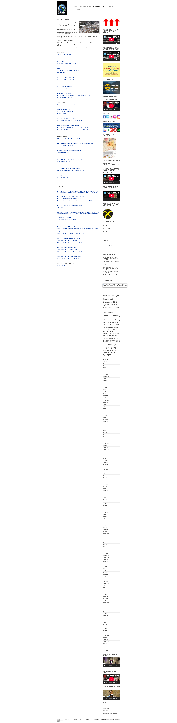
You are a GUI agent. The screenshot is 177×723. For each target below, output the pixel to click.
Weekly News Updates (107, 236)
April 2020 (105, 503)
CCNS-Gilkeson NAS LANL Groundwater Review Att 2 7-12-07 (69, 235)
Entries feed (105, 706)
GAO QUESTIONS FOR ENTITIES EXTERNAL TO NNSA (68, 70)
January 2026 (105, 374)
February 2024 (105, 417)
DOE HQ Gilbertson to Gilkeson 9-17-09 (65, 152)
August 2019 (105, 518)
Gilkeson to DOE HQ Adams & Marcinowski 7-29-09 (67, 148)
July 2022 (104, 453)
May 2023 (104, 434)
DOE (115, 302)
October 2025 (105, 380)
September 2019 (106, 516)
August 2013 (105, 643)
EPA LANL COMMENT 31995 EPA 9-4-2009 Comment (67, 116)
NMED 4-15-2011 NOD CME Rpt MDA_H (65, 111)
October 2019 (105, 514)
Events (104, 233)
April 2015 (105, 613)
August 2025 (105, 384)
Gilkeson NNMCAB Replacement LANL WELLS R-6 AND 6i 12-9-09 (70, 189)
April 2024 (105, 413)
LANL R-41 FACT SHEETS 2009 (63, 207)
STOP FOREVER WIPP (110, 344)
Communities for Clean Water (112, 293)
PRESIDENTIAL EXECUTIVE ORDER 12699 (66, 77)
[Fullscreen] (118, 43)
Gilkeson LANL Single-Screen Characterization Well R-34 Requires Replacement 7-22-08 (74, 200)
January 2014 (105, 633)
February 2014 (105, 632)
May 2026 (104, 367)
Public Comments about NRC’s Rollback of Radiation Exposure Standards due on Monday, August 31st (111, 263)
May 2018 (104, 546)
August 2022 (105, 451)
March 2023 (105, 438)
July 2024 (104, 408)
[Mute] (116, 43)
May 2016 (104, 591)
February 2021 (105, 484)
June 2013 (105, 647)
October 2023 (105, 425)
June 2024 (105, 410)
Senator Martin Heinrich (111, 341)
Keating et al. (59, 175)
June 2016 (105, 589)
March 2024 (105, 415)
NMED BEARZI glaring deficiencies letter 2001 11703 (67, 122)
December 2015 (106, 600)
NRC (107, 331)
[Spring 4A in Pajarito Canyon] (115, 286)
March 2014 (105, 630)
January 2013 (105, 650)
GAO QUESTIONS (60, 61)
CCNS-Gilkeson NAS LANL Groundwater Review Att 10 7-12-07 (69, 254)
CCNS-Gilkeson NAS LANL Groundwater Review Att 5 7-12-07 (69, 242)
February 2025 (105, 395)
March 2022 (105, 460)
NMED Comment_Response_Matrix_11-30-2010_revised (68, 118)
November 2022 (106, 445)
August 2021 (105, 473)
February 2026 (105, 372)
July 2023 (104, 430)
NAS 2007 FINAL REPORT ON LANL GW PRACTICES (68, 258)
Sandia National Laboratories (110, 340)
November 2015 (106, 602)
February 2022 (105, 462)
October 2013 (105, 639)
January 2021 (105, 486)
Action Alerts (105, 231)
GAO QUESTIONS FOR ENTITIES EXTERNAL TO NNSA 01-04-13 (70, 66)
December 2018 (106, 533)
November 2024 (106, 400)
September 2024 (106, 404)
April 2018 (105, 548)
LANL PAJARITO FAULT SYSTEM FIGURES (66, 91)
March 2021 (105, 482)
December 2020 (106, 488)
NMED (115, 329)
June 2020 (105, 499)
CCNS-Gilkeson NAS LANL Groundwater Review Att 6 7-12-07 (69, 245)
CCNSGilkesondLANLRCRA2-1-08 (63, 109)
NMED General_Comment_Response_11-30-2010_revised (68, 104)
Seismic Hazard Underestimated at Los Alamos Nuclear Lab (69, 84)
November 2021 (106, 467)
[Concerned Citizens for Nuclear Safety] (62, 14)
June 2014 (105, 624)
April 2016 (105, 592)
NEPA (113, 322)
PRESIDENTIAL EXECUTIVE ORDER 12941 (66, 79)
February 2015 (105, 615)
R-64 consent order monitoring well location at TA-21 (67, 219)
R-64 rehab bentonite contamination (64, 217)
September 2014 (106, 619)
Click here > (106, 225)
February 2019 (105, 529)
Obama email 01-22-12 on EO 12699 (64, 93)
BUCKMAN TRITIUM (61, 265)
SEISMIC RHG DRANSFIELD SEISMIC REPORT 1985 (68, 59)
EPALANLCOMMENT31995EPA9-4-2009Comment (67, 106)
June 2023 (105, 432)
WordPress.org (105, 710)
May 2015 (104, 611)
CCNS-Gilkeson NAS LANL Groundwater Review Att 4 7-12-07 (69, 240)
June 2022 (105, 454)
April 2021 (105, 481)
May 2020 (104, 501)
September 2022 (106, 449)
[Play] (104, 43)
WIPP (109, 355)
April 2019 (105, 525)
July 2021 (104, 475)
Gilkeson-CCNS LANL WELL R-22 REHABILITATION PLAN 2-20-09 (70, 196)
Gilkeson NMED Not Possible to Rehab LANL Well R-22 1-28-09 (69, 198)
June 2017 (105, 566)
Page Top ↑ (117, 719)
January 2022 (105, 464)
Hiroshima (107, 305)
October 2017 (105, 559)
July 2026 (104, 363)
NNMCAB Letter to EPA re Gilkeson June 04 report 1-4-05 (68, 138)
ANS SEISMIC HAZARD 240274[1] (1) (64, 75)
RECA (118, 338)
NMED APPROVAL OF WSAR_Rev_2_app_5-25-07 (67, 179)
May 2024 (104, 412)
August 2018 (105, 540)
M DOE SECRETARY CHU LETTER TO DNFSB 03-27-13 (68, 56)
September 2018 (106, 538)
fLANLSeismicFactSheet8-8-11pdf (63, 88)
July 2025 (104, 385)
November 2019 (106, 512)
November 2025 (106, 378)
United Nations (117, 350)
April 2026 (105, 369)
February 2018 (105, 551)
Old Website (78, 10)
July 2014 (104, 622)
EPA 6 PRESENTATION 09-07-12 (63, 177)
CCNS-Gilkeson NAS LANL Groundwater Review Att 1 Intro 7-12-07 (70, 233)
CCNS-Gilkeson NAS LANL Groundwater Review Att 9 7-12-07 (69, 251)
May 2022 (104, 456)
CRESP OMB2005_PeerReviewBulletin (64, 86)
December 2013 (106, 635)
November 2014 (106, 617)
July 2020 (104, 497)
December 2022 (106, 443)
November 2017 (106, 557)
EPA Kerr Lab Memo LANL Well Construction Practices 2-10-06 (69, 159)
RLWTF (104, 340)
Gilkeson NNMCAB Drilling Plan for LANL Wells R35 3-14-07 (69, 203)
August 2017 (105, 563)
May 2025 (104, 389)
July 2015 (104, 607)
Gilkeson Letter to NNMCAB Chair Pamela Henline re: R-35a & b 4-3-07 (71, 205)
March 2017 (105, 572)
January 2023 (105, 441)
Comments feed (106, 708)
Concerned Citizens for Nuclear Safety (111, 295)
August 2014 (105, 620)
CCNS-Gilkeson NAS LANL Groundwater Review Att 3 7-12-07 (69, 238)
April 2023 (105, 436)
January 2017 (105, 576)
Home (75, 7)
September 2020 (106, 494)
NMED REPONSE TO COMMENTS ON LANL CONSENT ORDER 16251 (71, 120)
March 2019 (105, 527)
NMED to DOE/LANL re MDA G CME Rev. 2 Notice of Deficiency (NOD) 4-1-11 (72, 129)
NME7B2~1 (59, 173)
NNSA (104, 331)
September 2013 (106, 641)
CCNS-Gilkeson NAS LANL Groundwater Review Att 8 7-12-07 (69, 249)
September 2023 (106, 426)
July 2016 (104, 587)
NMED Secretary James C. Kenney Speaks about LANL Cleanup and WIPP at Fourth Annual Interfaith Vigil (111, 276)
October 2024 (105, 402)
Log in (104, 704)
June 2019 (105, 522)
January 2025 (105, 397)
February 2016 (105, 596)
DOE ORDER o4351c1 (61, 113)
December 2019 (106, 510)
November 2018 (106, 535)
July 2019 (104, 520)
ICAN (108, 307)
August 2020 (105, 495)
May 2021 (104, 479)
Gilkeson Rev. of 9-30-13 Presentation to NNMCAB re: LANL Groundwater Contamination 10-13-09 (76, 141)
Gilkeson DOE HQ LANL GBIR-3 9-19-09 (65, 145)
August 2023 (105, 428)
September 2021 (106, 471)
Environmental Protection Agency (111, 304)
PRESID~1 (59, 81)
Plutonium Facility (110, 335)
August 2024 (105, 406)
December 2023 (106, 421)
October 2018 (105, 536)
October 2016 (105, 581)
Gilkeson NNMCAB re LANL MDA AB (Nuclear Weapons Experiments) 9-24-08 (72, 127)
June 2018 (105, 544)
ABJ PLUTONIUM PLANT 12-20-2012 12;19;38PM (67, 63)
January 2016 (105, 598)
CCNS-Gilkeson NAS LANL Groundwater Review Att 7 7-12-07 (69, 247)
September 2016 (106, 583)
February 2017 (105, 574)
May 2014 (104, 626)
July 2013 (104, 645)
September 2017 (106, 561)
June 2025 (105, 387)
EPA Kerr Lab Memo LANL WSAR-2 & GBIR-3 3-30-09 (67, 163)
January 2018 (105, 553)
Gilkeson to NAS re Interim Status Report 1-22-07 (67, 226)
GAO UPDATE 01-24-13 (61, 68)
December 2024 (106, 398)
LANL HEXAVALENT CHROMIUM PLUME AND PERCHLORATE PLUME (71, 170)
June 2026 (105, 365)
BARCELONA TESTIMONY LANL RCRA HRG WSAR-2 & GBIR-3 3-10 (71, 182)
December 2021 (106, 466)
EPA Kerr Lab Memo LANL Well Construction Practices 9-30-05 (69, 157)
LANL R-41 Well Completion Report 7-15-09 (65, 209)
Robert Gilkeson (98, 7)
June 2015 (105, 609)
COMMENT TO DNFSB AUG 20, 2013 (64, 54)
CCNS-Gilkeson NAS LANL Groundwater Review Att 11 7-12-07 (69, 256)
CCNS (105, 293)
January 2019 (105, 531)
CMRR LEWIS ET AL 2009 (62, 72)
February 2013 (105, 648)
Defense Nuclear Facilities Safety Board (111, 296)
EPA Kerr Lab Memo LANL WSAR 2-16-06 (65, 161)
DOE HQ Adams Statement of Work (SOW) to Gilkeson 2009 (69, 150)
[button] (111, 662)
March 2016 (105, 594)
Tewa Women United (112, 345)
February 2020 (105, 507)
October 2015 (105, 604)
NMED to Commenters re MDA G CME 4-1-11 (66, 132)
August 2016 (105, 585)
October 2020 (105, 492)
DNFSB (110, 302)
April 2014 (105, 628)
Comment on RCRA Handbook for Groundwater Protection (68, 168)
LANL (115, 310)
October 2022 (105, 447)
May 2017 (104, 568)
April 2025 (105, 391)
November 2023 (106, 423)
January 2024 (105, 419)
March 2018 (105, 550)
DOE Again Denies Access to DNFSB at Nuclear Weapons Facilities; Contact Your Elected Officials (110, 258)
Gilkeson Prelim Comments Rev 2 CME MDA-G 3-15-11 (68, 125)
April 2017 (105, 570)
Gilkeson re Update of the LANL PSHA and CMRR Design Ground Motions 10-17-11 (73, 95)
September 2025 (106, 382)
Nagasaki (104, 318)
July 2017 (104, 564)
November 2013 (106, 637)
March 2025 (105, 393)
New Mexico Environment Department (111, 324)
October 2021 (105, 469)
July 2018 (104, 542)
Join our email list (85, 7)
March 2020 (105, 505)
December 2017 (106, 555)
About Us (110, 7)
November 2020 (106, 490)
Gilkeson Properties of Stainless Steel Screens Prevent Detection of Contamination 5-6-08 (75, 143)
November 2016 (106, 579)
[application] (111, 39)
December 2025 (106, 376)
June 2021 (105, 477)
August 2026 (105, 361)
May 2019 (104, 523)
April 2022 (105, 458)
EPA (104, 305)
